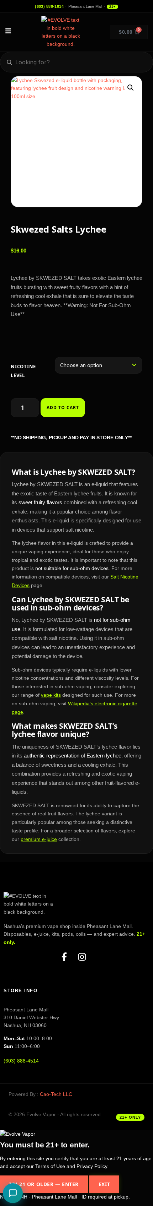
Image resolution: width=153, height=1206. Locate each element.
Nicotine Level (23, 371)
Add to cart (63, 407)
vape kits (51, 695)
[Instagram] (86, 959)
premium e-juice (39, 839)
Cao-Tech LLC (56, 1094)
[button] (130, 87)
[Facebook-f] (68, 959)
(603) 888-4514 (21, 1061)
